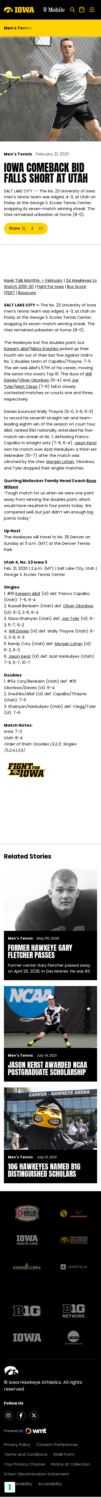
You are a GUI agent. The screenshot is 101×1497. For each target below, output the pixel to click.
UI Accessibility (18, 1484)
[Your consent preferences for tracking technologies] (9, 1487)
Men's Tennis (18, 154)
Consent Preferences (57, 1444)
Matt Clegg (26, 386)
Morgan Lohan (60, 461)
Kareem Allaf (16, 349)
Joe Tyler (70, 618)
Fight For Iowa (50, 286)
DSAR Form (63, 1454)
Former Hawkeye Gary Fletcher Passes (40, 951)
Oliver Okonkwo (34, 380)
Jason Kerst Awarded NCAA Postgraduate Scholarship (47, 1068)
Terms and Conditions (25, 1454)
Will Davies (19, 631)
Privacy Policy (17, 1444)
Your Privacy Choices (24, 1464)
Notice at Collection (70, 1464)
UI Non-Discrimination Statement (36, 1474)
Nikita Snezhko (45, 349)
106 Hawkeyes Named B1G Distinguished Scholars (44, 1170)
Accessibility (50, 1484)
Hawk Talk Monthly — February (33, 280)
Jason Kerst (85, 443)
